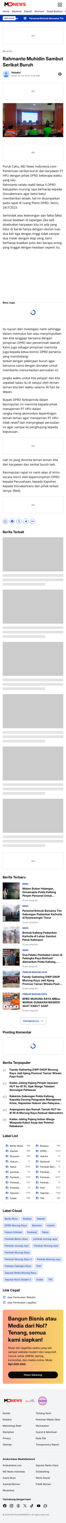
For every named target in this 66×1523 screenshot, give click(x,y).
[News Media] (42, 1401)
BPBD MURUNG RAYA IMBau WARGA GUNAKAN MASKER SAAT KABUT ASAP (41, 1002)
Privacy (7, 1438)
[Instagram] (11, 1506)
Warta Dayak (43, 1477)
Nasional (16, 11)
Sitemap (7, 1444)
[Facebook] (12, 521)
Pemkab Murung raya (34, 972)
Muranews (8, 1490)
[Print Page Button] (60, 74)
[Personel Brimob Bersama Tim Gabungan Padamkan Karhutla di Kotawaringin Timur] (11, 913)
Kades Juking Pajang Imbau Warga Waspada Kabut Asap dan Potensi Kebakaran (31, 1122)
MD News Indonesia (14, 1471)
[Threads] (18, 1506)
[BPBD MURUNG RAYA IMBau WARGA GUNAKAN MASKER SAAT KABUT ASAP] (11, 1001)
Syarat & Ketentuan (46, 1432)
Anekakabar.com (12, 1465)
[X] (19, 521)
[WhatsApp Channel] (45, 1506)
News (25, 884)
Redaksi (7, 1419)
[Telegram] (25, 521)
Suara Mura (9, 1477)
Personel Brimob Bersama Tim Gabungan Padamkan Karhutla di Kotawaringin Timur (42, 914)
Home (6, 11)
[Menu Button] (60, 4)
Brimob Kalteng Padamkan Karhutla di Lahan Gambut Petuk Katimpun (39, 936)
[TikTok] (32, 1506)
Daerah (28, 11)
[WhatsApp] (5, 521)
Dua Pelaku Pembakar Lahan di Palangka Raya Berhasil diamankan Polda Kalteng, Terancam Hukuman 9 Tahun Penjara (42, 958)
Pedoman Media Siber (48, 1419)
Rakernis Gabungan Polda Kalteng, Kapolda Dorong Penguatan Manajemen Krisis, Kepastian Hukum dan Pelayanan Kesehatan (35, 1099)
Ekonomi (39, 11)
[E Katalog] (30, 1401)
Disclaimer (8, 1432)
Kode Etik (41, 1438)
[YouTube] (39, 1506)
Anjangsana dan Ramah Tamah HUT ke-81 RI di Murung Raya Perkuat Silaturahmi (36, 1111)
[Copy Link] (32, 521)
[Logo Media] (13, 1401)
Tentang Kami (43, 1413)
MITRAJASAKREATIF (20, 1514)
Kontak (6, 1413)
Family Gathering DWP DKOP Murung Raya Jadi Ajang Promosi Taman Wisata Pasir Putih (41, 980)
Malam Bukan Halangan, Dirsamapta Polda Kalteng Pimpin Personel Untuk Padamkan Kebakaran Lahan (40, 892)
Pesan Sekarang (33, 1374)
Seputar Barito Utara (47, 1465)
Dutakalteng (42, 1471)
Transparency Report (47, 1444)
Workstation (42, 1425)
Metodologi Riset (12, 1425)
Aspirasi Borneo (11, 1484)
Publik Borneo (43, 1484)
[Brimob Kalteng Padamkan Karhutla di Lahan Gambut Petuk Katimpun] (11, 935)
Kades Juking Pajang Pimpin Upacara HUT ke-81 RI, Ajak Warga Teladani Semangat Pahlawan (33, 1086)
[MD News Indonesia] (15, 5)
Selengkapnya (31, 1020)
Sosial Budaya (54, 11)
